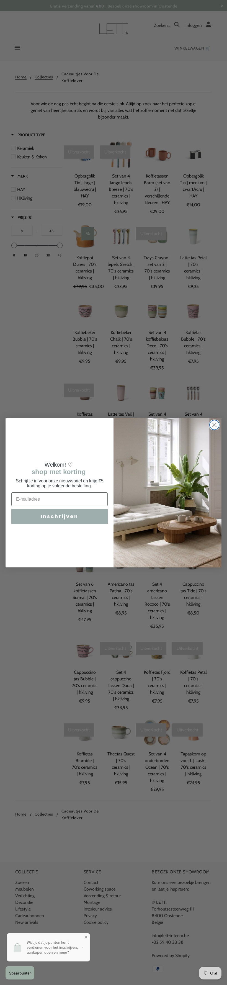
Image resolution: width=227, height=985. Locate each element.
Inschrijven (59, 516)
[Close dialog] (214, 425)
